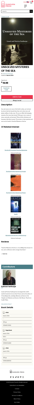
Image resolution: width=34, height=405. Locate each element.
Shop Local (17, 100)
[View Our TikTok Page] (16, 377)
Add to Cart (17, 97)
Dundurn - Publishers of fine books (8, 4)
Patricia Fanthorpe (8, 73)
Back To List (5, 17)
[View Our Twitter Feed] (13, 377)
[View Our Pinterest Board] (21, 377)
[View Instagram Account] (18, 377)
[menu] (25, 6)
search (31, 11)
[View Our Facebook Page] (11, 377)
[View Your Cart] (31, 2)
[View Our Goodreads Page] (23, 377)
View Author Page (6, 304)
